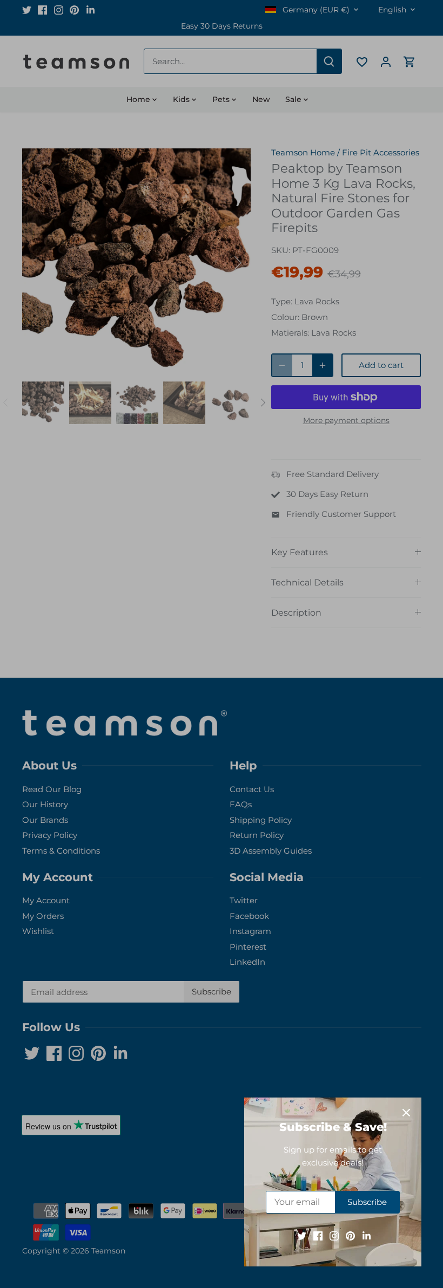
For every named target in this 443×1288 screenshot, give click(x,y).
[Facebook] (318, 1235)
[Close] (406, 1113)
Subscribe (367, 1202)
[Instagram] (334, 1235)
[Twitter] (301, 1235)
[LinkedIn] (366, 1235)
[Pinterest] (350, 1235)
